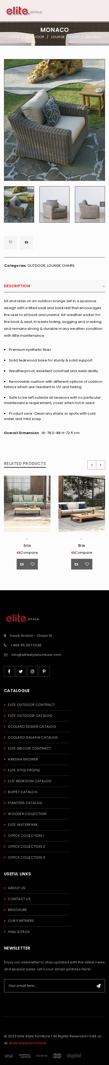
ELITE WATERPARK (23, 824)
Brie (81, 545)
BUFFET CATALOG (22, 791)
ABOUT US (16, 888)
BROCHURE (17, 909)
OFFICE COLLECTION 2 (26, 846)
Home (13, 36)
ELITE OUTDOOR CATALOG (30, 715)
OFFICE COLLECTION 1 (26, 835)
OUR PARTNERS (21, 920)
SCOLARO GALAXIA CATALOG (33, 737)
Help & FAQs (19, 931)
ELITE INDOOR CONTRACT (29, 748)
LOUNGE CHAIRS (65, 36)
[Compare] (22, 564)
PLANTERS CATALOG (25, 802)
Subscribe (98, 985)
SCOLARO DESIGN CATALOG (32, 726)
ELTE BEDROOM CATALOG (29, 781)
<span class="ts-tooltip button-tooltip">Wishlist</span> (10, 242)
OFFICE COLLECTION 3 (26, 857)
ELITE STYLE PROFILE (24, 770)
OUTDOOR (35, 36)
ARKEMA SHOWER (23, 759)
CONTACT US (19, 898)
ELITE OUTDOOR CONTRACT (31, 704)
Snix (27, 545)
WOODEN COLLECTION (27, 813)
